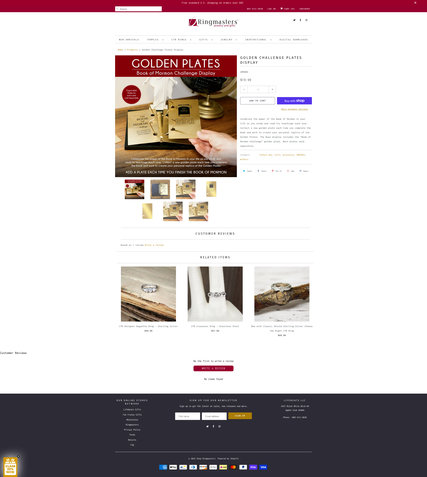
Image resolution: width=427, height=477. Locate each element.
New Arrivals (129, 40)
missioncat (288, 155)
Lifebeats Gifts (132, 409)
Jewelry (227, 40)
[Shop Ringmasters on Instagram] (306, 20)
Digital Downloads (294, 40)
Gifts (204, 40)
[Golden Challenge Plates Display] (176, 116)
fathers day (265, 155)
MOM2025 (301, 155)
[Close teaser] (18, 456)
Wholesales (132, 419)
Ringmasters (132, 424)
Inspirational (257, 40)
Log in (272, 9)
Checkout (305, 9)
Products (132, 49)
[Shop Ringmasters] (213, 23)
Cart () (289, 9)
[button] (10, 467)
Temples (153, 40)
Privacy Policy (132, 429)
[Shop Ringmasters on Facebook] (300, 20)
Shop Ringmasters (206, 458)
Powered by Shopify (228, 458)
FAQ (132, 445)
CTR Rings (180, 40)
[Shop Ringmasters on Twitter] (294, 20)
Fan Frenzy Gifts (132, 414)
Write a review (154, 245)
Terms (132, 434)
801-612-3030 (255, 9)
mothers (244, 159)
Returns (132, 440)
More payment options (294, 109)
